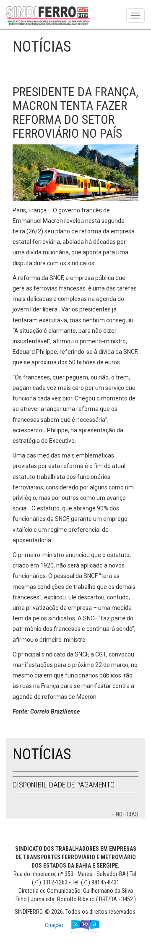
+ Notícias (125, 814)
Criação (55, 925)
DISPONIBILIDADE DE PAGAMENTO (64, 784)
